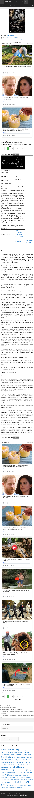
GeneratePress (23, 795)
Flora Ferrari (11, 757)
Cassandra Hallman (12, 37)
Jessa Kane (13, 762)
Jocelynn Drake (9, 764)
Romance (12, 35)
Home (2, 1)
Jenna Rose (4, 762)
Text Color (4, 154)
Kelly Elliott (10, 767)
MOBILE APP (8, 1)
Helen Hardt (21, 757)
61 (22, 148)
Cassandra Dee (12, 752)
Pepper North (15, 779)
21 (17, 148)
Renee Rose (23, 779)
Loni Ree (24, 770)
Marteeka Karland (13, 775)
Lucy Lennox (10, 772)
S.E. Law (9, 782)
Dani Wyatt (21, 752)
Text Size (16, 154)
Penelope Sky (5, 779)
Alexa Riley (10, 749)
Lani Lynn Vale (22, 767)
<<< (3, 148)
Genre (18, 1)
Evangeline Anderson (11, 754)
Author (13, 1)
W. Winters (9, 787)
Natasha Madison (23, 775)
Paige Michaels (27, 777)
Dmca (15, 5)
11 (14, 148)
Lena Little (7, 770)
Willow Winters (17, 787)
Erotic (6, 5)
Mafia (2, 5)
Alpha (29, 1)
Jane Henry (13, 759)
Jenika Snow (24, 759)
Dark (26, 1)
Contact (10, 5)
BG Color (10, 154)
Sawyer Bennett (11, 785)
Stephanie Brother (23, 785)
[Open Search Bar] (33, 5)
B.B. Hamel (23, 750)
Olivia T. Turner (17, 777)
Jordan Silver (22, 764)
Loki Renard (17, 770)
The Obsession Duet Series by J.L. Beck (16, 39)
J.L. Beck (20, 37)
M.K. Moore (20, 772)
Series (22, 1)
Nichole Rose (6, 777)
